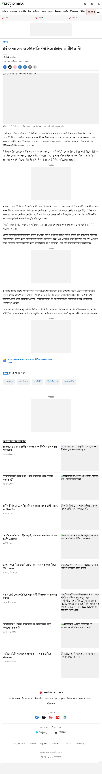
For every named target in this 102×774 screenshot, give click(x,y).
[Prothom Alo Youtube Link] (59, 717)
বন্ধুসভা (62, 698)
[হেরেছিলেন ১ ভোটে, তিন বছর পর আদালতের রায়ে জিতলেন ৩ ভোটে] (80, 635)
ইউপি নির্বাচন (52, 381)
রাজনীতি (22, 11)
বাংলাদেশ (13, 11)
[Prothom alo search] (85, 4)
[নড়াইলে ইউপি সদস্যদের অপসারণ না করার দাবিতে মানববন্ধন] (80, 665)
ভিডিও (83, 11)
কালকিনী (37, 381)
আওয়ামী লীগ (69, 381)
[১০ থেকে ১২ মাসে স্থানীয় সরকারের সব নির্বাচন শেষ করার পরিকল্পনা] (80, 458)
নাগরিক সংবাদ (14, 698)
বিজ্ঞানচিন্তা (39, 698)
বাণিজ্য (36, 11)
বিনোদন (58, 11)
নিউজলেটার (79, 744)
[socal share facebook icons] (5, 68)
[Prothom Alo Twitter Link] (45, 717)
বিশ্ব (29, 11)
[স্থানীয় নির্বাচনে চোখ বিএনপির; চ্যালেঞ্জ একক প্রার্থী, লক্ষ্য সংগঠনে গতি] (80, 517)
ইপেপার (82, 698)
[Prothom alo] (13, 4)
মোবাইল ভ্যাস (50, 703)
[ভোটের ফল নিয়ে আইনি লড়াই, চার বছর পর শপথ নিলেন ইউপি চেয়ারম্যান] (80, 546)
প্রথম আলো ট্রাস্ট (51, 698)
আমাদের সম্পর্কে (20, 744)
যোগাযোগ (67, 744)
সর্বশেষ (5, 11)
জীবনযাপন (74, 11)
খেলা (50, 11)
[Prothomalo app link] (41, 732)
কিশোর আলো (27, 698)
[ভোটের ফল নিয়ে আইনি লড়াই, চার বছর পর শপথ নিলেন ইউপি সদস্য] (80, 576)
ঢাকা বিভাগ (23, 381)
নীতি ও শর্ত (56, 744)
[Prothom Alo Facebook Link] (38, 717)
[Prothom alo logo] (51, 693)
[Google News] (64, 718)
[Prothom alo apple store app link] (60, 732)
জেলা (5, 42)
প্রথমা (89, 698)
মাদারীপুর (9, 381)
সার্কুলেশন (43, 744)
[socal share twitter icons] (10, 68)
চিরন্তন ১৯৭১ (72, 698)
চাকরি (65, 11)
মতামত (43, 11)
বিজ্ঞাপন (33, 744)
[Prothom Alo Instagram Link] (52, 717)
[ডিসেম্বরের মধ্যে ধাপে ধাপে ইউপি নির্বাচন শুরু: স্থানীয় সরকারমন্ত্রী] (80, 487)
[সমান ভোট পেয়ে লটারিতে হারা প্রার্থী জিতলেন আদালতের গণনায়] (80, 606)
